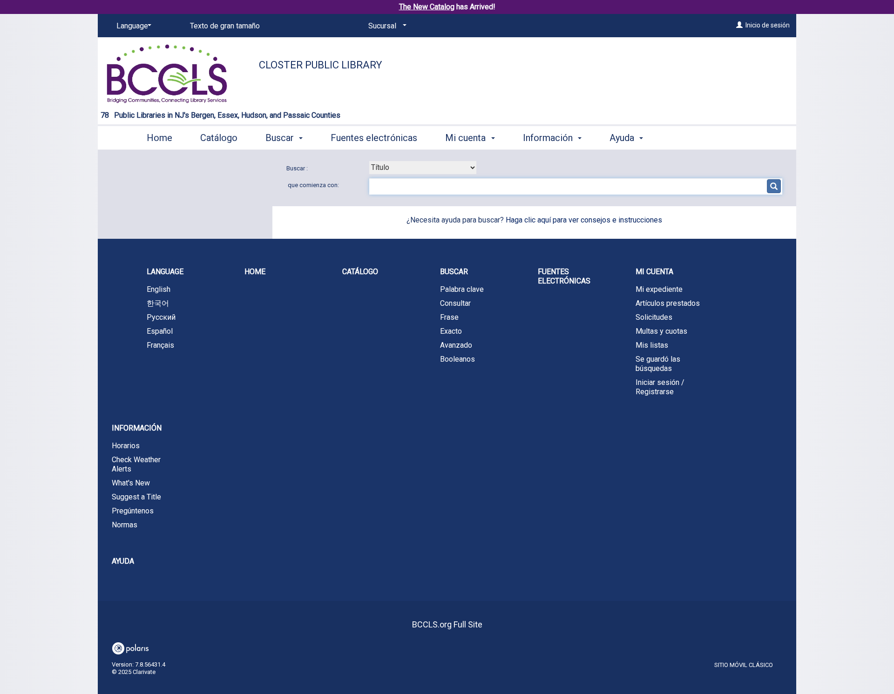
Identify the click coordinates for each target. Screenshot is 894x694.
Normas (124, 524)
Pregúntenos (133, 510)
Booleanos (457, 359)
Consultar (455, 303)
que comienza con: (313, 185)
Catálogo (218, 137)
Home (159, 137)
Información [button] (549, 137)
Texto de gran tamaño (225, 25)
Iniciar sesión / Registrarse (660, 387)
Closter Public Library (320, 65)
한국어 (158, 303)
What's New (131, 482)
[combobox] (422, 167)
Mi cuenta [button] (466, 137)
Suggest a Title (136, 496)
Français (160, 345)
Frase (449, 317)
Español (160, 331)
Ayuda (123, 561)
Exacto (451, 331)
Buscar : (297, 168)
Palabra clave (462, 289)
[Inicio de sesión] (739, 25)
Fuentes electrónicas (374, 137)
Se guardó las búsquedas (658, 364)
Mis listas (652, 345)
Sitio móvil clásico (743, 664)
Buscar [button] (280, 137)
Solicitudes (654, 317)
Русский (161, 317)
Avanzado (456, 345)
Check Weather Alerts (136, 464)
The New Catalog (426, 6)
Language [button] (165, 271)
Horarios (126, 445)
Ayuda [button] (623, 137)
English (158, 289)
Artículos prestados (668, 303)
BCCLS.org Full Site (447, 624)
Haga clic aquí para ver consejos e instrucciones (584, 220)
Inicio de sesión (767, 25)
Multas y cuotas (661, 331)
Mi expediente (659, 289)
